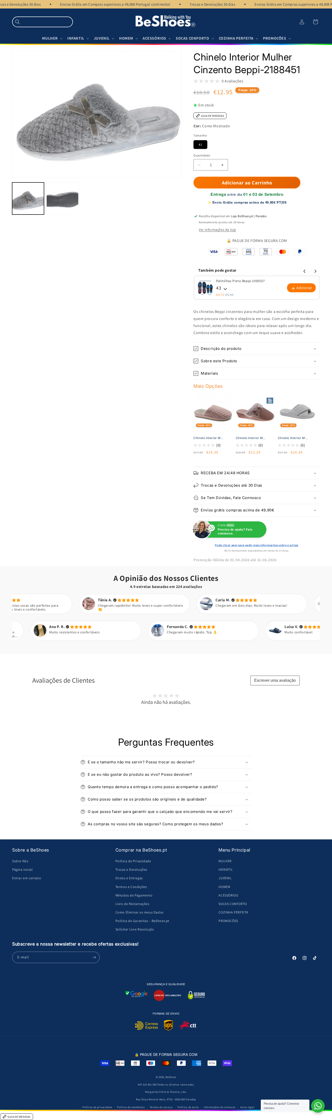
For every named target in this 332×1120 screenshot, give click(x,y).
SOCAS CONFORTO (232, 904)
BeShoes (171, 1077)
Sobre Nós (20, 861)
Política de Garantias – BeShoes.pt (142, 921)
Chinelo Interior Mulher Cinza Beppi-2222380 (293, 438)
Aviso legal (247, 1107)
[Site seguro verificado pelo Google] (136, 995)
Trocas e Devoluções (131, 869)
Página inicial (22, 869)
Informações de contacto (220, 1107)
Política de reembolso (131, 1107)
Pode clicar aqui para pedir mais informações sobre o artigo (256, 545)
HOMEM (224, 887)
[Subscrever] (94, 957)
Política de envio (188, 1107)
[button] (42, 22)
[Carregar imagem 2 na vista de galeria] (62, 199)
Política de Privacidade (133, 861)
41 (200, 144)
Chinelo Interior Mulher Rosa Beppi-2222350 (209, 438)
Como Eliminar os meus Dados (139, 912)
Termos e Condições (131, 887)
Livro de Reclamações (132, 904)
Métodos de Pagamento (134, 895)
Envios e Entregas (129, 878)
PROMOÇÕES (228, 921)
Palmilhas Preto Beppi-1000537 (240, 281)
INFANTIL (225, 869)
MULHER (225, 861)
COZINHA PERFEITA (233, 912)
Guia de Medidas (212, 116)
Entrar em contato (26, 878)
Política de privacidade (97, 1107)
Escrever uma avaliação (275, 680)
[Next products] (314, 270)
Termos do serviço (161, 1107)
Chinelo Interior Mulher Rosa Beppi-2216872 (251, 438)
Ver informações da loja (217, 229)
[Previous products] (303, 270)
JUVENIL (225, 878)
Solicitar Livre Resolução (134, 929)
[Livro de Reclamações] (167, 995)
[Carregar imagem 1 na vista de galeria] (28, 199)
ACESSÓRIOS (228, 895)
